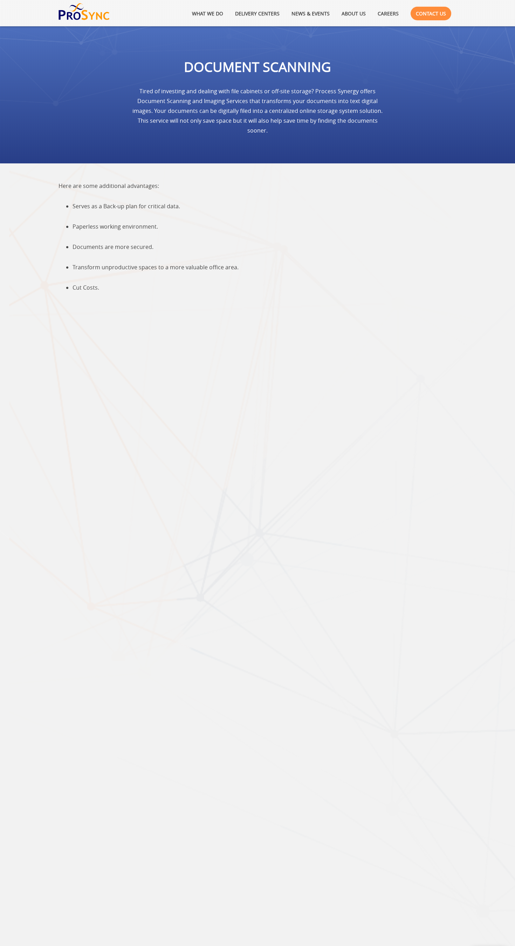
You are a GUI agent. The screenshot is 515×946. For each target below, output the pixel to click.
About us (354, 13)
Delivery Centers (257, 13)
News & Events (310, 13)
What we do (207, 13)
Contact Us (431, 13)
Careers (388, 13)
